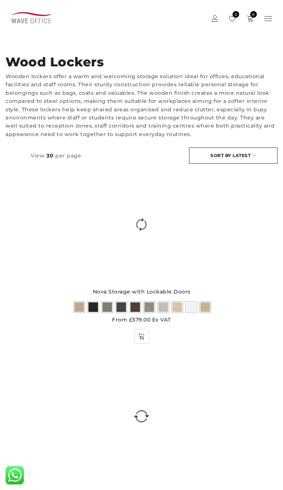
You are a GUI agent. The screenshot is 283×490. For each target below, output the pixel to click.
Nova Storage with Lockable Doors (142, 291)
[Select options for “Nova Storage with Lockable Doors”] (141, 336)
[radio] (79, 307)
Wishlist (235, 14)
